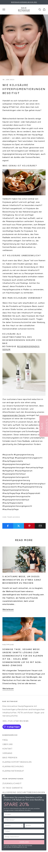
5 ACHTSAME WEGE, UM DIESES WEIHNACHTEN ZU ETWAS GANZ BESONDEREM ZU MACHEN (21, 579)
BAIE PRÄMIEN (9, 757)
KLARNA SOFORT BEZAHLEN (17, 762)
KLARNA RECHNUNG (13, 766)
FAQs (5, 740)
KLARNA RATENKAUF (13, 771)
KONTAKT (7, 749)
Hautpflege (8, 644)
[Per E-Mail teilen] (40, 526)
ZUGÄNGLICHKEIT (12, 783)
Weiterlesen (8, 609)
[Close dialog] (4, 796)
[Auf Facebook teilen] (7, 526)
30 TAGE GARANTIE (12, 788)
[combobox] (13, 825)
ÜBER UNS (7, 744)
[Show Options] (22, 825)
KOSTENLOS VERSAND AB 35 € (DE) (24, 2)
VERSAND (7, 753)
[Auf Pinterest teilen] (29, 526)
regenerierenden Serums (14, 415)
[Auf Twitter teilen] (18, 526)
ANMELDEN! (24, 842)
